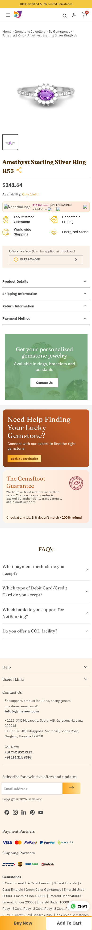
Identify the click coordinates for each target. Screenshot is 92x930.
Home (7, 31)
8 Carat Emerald (65, 883)
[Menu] (8, 15)
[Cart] (84, 15)
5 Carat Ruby (21, 915)
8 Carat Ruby (63, 908)
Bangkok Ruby (43, 915)
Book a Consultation (24, 458)
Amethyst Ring (13, 35)
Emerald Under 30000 (30, 896)
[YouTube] (39, 807)
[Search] (64, 15)
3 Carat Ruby (42, 908)
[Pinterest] (31, 807)
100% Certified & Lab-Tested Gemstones (46, 4)
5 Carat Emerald (14, 883)
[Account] (74, 15)
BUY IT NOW (23, 923)
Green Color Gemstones (43, 889)
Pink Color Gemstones (72, 915)
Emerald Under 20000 (18, 902)
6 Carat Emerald (39, 883)
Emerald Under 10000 (53, 902)
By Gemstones (59, 31)
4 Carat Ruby (21, 908)
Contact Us (44, 383)
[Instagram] (14, 807)
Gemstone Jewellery (30, 31)
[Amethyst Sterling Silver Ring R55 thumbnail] (10, 142)
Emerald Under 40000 (65, 896)
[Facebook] (5, 807)
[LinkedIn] (22, 807)
